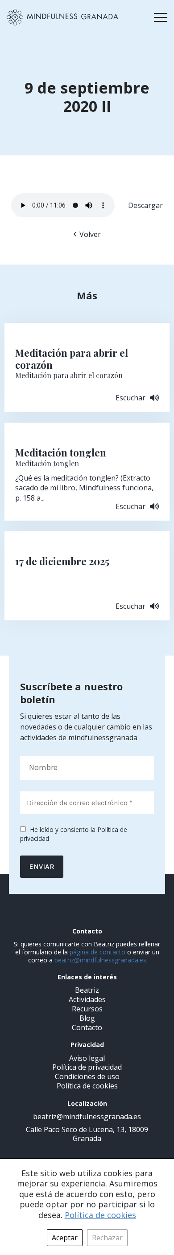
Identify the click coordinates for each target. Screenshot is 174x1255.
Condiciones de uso (87, 1076)
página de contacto (97, 952)
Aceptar (65, 1238)
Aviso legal (87, 1058)
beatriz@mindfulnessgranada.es (100, 960)
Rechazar (107, 1238)
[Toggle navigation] (160, 17)
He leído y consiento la (73, 834)
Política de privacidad (87, 1067)
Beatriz (87, 990)
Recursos (87, 1009)
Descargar (145, 205)
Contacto (87, 1027)
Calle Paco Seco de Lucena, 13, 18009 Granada (87, 1134)
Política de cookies (87, 1086)
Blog (87, 1018)
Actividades (87, 999)
